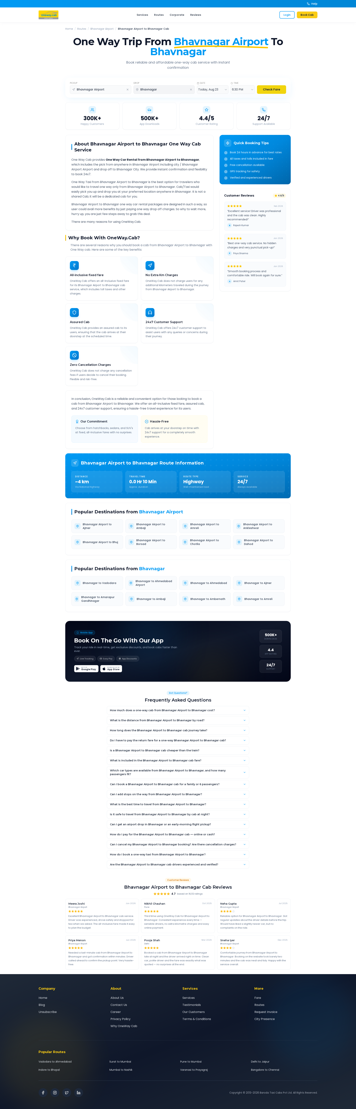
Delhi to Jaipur (260, 1061)
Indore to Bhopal (49, 1070)
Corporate (177, 15)
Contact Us (119, 1005)
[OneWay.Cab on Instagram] (54, 1092)
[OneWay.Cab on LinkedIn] (78, 1092)
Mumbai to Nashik (120, 1070)
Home (69, 29)
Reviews (195, 15)
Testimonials (191, 1005)
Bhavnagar (152, 568)
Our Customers (193, 1012)
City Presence (264, 1019)
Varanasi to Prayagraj (194, 1070)
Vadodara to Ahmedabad (55, 1061)
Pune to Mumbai (191, 1061)
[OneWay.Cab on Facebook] (43, 1092)
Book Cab (307, 15)
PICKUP (73, 83)
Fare (257, 998)
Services (142, 15)
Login (287, 15)
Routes (159, 15)
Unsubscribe (48, 1012)
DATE (202, 83)
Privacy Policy (121, 1019)
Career (116, 1012)
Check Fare (271, 89)
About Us (117, 998)
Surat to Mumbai (120, 1061)
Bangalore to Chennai (265, 1070)
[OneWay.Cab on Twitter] (66, 1092)
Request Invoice (265, 1012)
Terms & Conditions (196, 1019)
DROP (136, 83)
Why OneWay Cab (124, 1026)
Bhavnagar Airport (102, 29)
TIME (236, 83)
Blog (42, 1005)
